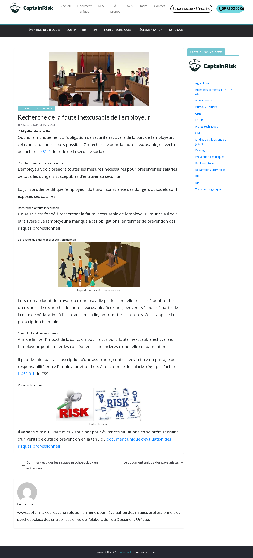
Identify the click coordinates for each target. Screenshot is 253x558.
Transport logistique (208, 189)
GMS (198, 133)
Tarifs (143, 6)
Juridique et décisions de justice (36, 108)
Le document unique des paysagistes (151, 462)
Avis (130, 6)
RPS (101, 6)
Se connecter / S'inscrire (191, 8)
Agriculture (202, 83)
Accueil (65, 6)
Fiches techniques (117, 30)
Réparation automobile (210, 170)
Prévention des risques (42, 30)
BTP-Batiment (204, 100)
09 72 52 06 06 (232, 8)
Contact (159, 6)
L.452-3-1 (26, 373)
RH (84, 30)
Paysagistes (203, 150)
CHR (198, 113)
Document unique (84, 8)
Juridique (176, 30)
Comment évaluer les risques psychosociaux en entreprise (62, 465)
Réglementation (150, 30)
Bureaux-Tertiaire (206, 107)
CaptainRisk (49, 125)
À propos (115, 8)
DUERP (71, 30)
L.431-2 (44, 151)
